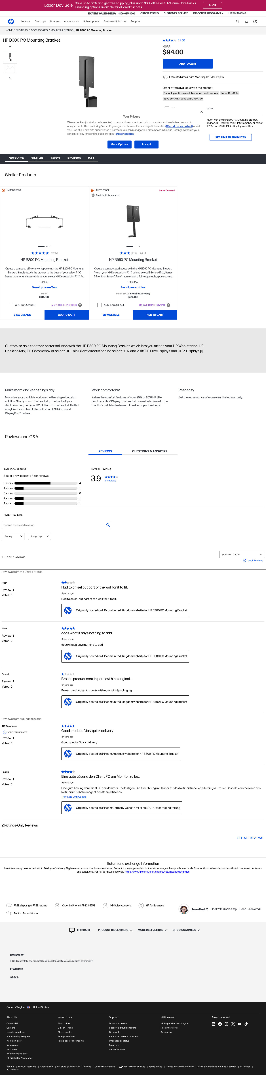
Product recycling (27, 1066)
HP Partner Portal (169, 1028)
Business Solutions (115, 21)
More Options (119, 144)
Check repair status (119, 1041)
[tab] (105, 451)
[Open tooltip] (80, 305)
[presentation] (10, 68)
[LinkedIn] (213, 1024)
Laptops (25, 21)
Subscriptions (91, 21)
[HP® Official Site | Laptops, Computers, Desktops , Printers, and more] (11, 21)
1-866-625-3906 (126, 13)
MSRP (166, 46)
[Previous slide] (28, 221)
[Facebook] (220, 1024)
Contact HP (12, 1023)
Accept (146, 144)
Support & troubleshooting (122, 1028)
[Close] (202, 112)
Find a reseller (65, 1032)
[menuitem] (26, 21)
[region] (134, 130)
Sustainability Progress (18, 1036)
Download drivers (118, 1023)
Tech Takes (12, 1049)
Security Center (117, 1049)
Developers (166, 1032)
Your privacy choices (134, 1066)
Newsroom (12, 1045)
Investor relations (16, 1032)
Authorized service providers (124, 1036)
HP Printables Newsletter (19, 1058)
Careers (11, 1028)
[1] (201, 351)
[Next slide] (61, 221)
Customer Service (176, 13)
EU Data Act (13, 1069)
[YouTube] (239, 1024)
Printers (55, 21)
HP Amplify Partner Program (175, 1023)
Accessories (71, 21)
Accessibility (46, 1066)
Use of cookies (125, 134)
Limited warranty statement (180, 1066)
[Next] (152, 85)
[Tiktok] (246, 1024)
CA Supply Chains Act (68, 1066)
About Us (12, 1017)
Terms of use (155, 1066)
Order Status (149, 13)
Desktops (40, 21)
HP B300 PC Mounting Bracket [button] (94, 30)
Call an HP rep (65, 1028)
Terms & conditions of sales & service (216, 1066)
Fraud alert (115, 1045)
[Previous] (24, 85)
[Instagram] (226, 1024)
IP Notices (245, 1066)
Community (115, 1032)
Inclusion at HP (14, 1041)
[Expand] (88, 90)
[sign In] (255, 21)
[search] (237, 21)
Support (135, 21)
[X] (233, 1024)
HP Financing (237, 13)
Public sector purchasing (71, 1041)
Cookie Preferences (105, 1066)
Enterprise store (66, 1036)
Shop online (64, 1023)
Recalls (10, 1066)
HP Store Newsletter (17, 1053)
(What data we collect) (179, 126)
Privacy (87, 1066)
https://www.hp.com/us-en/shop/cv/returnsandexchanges (157, 871)
